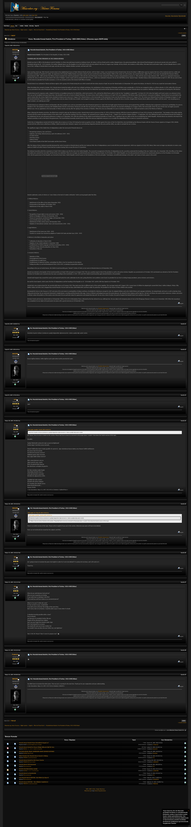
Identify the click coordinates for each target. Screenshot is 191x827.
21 (32, 748)
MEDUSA (25, 783)
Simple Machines (100, 789)
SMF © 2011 (92, 789)
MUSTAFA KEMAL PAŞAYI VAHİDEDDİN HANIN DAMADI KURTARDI (36, 751)
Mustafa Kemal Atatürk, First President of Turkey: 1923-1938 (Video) (52, 50)
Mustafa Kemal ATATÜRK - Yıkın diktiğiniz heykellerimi (33, 782)
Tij (153, 757)
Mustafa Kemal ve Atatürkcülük (27, 773)
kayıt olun (34, 15)
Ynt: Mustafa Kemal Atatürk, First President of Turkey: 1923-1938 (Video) (53, 508)
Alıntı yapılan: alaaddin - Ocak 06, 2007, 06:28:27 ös (39, 429)
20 (30, 748)
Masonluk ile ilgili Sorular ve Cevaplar (34, 744)
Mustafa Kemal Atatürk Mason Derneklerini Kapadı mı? (34, 743)
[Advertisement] (95, 809)
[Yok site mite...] (15, 436)
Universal (155, 744)
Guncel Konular (28, 766)
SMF (87, 789)
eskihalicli (155, 762)
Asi (15, 425)
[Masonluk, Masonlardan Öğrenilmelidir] (15, 80)
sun (15, 328)
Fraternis (15, 654)
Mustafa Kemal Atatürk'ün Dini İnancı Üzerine (31, 760)
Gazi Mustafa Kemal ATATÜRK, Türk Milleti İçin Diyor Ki (34, 777)
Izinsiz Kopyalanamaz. (100, 790)
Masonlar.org (87, 790)
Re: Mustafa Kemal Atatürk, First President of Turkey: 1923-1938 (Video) (53, 328)
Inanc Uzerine (32, 762)
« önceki (180, 33)
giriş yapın (26, 15)
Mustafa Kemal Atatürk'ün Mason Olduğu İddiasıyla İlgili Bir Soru (36, 747)
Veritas (25, 749)
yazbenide (156, 770)
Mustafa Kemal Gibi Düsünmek (27, 764)
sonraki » (184, 33)
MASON (15, 50)
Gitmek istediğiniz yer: (160, 730)
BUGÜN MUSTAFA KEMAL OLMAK (28, 769)
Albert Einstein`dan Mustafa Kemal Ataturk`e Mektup (33, 756)
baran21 (155, 749)
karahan (25, 753)
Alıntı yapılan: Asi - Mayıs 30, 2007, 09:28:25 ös (38, 512)
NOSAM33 (156, 779)
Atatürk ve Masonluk (38, 748)
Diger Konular (30, 753)
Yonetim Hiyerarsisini (103, 308)
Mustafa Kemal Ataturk (32, 757)
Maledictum (26, 762)
